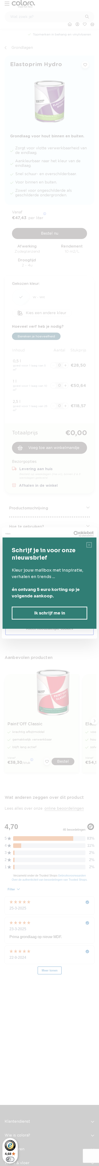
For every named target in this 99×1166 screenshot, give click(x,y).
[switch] (10, 1159)
